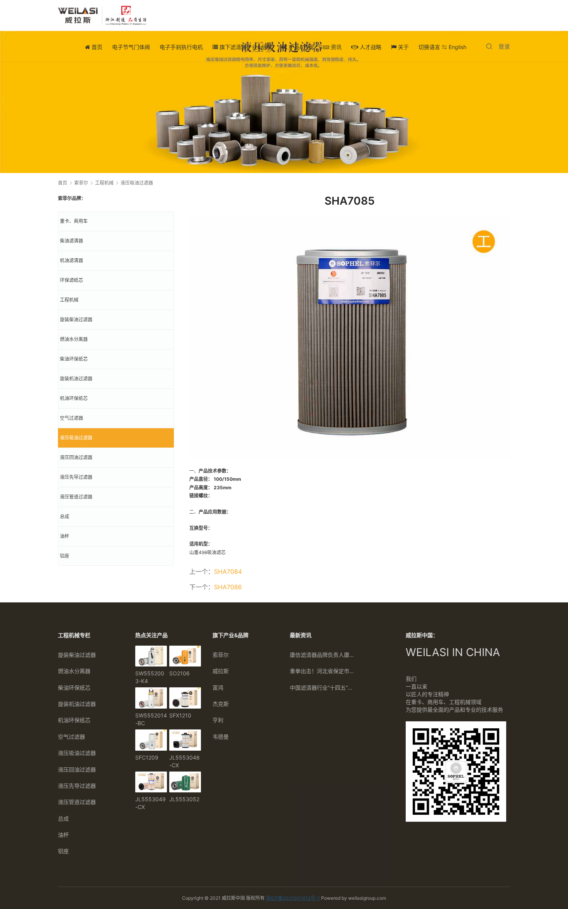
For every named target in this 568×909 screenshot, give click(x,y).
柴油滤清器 (71, 241)
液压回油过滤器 (76, 457)
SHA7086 (228, 587)
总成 (64, 516)
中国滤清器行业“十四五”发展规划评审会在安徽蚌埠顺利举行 (322, 687)
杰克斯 (221, 703)
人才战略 (369, 47)
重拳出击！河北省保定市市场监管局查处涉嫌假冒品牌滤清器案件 (322, 671)
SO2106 (179, 673)
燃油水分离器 (74, 339)
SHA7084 (228, 571)
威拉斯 (221, 671)
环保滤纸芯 (71, 280)
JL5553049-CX (150, 803)
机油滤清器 (71, 260)
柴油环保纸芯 (74, 359)
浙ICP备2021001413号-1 (293, 898)
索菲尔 (221, 654)
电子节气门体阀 (131, 47)
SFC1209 (146, 757)
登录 (504, 46)
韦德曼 (221, 736)
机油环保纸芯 (74, 398)
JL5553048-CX (184, 761)
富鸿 (218, 687)
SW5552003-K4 (149, 677)
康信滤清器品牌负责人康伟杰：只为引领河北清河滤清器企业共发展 (322, 654)
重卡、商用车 (74, 221)
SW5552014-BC (151, 719)
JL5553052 (184, 799)
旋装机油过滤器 (76, 379)
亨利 (218, 720)
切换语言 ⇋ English (442, 47)
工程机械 (69, 300)
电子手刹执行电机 (181, 47)
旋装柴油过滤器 (76, 319)
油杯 (64, 536)
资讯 (335, 47)
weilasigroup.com (367, 898)
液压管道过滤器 (76, 497)
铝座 (64, 556)
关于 (402, 47)
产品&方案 (300, 47)
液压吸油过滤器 (76, 438)
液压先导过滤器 (76, 477)
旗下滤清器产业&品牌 (245, 47)
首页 (96, 47)
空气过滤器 (71, 418)
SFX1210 (180, 715)
